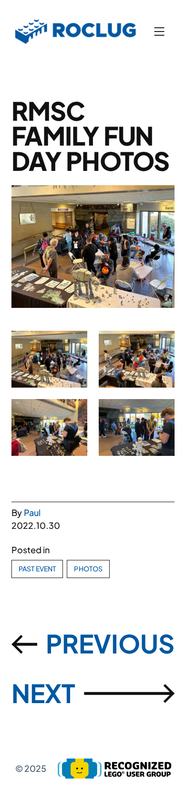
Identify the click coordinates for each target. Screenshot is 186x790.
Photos (88, 568)
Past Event (37, 568)
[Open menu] (159, 31)
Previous (110, 643)
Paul (32, 512)
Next (43, 693)
